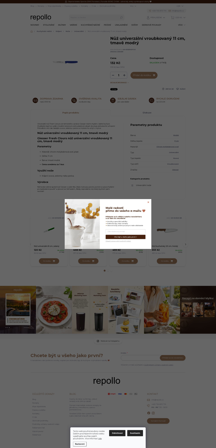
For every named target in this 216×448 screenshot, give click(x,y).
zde (100, 439)
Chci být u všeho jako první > (125, 237)
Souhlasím (135, 433)
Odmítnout (117, 433)
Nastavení (80, 444)
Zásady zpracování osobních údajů (118, 241)
